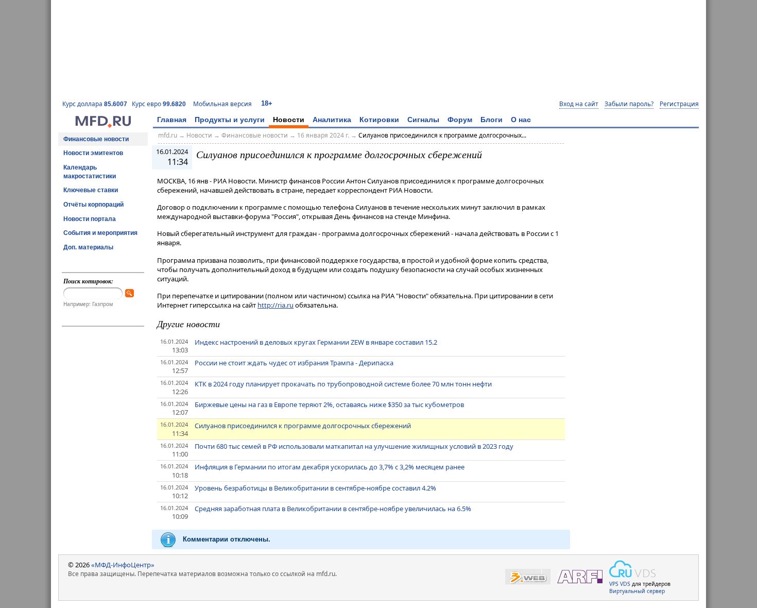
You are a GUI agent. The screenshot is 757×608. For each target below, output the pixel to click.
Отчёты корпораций (93, 204)
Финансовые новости (96, 139)
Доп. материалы (88, 247)
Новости (288, 119)
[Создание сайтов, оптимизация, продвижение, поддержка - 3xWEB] (527, 577)
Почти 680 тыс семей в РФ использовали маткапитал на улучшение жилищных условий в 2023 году (354, 446)
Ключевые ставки (90, 190)
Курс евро (159, 103)
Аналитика (332, 119)
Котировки (379, 119)
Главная (171, 119)
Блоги (491, 119)
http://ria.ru (275, 305)
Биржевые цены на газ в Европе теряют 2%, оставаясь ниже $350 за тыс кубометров (329, 404)
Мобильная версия (222, 103)
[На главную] (103, 125)
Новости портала (89, 219)
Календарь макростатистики (89, 172)
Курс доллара (94, 103)
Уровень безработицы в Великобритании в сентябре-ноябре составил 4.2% (315, 488)
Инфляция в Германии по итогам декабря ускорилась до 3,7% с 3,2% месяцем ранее (329, 466)
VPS (613, 583)
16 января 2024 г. (323, 135)
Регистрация (679, 104)
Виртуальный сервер (637, 591)
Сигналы (423, 119)
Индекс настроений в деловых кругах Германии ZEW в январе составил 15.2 (316, 342)
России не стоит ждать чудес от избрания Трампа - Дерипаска (294, 362)
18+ (266, 103)
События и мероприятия (100, 233)
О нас (521, 119)
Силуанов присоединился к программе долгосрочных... (442, 135)
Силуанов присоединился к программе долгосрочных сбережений (303, 425)
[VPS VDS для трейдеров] (632, 569)
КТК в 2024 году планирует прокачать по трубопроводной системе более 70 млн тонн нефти (343, 384)
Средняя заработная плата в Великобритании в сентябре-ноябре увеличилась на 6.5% (333, 508)
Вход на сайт (578, 104)
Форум (460, 119)
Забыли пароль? (629, 104)
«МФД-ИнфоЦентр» (122, 564)
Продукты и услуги (230, 119)
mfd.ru (167, 135)
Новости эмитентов (93, 153)
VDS (625, 583)
